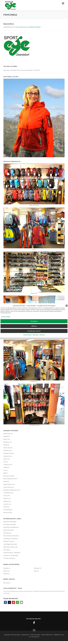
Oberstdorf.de (7, 533)
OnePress (57, 634)
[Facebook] (34, 622)
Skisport (5, 573)
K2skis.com (6, 459)
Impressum (42, 334)
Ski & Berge (6, 550)
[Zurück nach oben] (34, 630)
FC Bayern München (9, 558)
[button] (66, 306)
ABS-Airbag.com (8, 433)
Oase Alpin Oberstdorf (9, 524)
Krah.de (5, 462)
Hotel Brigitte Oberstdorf (10, 544)
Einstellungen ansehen (34, 331)
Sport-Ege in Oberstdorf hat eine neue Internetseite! (18, 70)
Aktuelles (5, 568)
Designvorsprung (22, 591)
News (35, 571)
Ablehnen (34, 326)
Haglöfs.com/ (7, 501)
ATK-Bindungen (7, 509)
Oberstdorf (40, 591)
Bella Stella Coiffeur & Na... (11, 547)
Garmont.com (7, 504)
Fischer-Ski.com (7, 447)
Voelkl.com (6, 507)
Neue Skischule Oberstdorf (11, 535)
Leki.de (5, 470)
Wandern (8, 593)
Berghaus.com (7, 442)
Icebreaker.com (7, 456)
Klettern (5, 571)
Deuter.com (6, 439)
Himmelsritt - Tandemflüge (10, 555)
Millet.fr (5, 473)
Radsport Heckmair (8, 541)
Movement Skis (7, 512)
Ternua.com (6, 495)
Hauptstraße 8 (30, 591)
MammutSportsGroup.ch (10, 478)
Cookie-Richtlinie (27, 334)
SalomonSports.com (9, 484)
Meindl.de (6, 481)
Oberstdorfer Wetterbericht (11, 527)
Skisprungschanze (47, 591)
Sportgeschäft (59, 591)
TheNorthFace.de (8, 492)
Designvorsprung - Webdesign (11, 552)
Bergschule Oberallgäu (9, 521)
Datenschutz (35, 334)
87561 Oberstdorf (7, 591)
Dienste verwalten (5, 316)
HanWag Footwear (8, 453)
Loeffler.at (6, 467)
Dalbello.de (6, 436)
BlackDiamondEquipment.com (11, 490)
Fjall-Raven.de (7, 450)
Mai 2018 (6, 583)
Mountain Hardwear (9, 476)
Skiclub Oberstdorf (8, 530)
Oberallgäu (35, 591)
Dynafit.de (6, 445)
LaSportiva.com (7, 464)
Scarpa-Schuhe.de (8, 487)
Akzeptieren (34, 321)
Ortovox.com (7, 498)
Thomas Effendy (35, 27)
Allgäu (12, 591)
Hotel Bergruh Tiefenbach (10, 538)
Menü (62, 3)
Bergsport (36, 568)
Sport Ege (54, 591)
